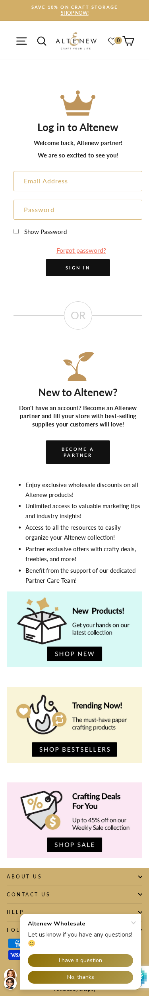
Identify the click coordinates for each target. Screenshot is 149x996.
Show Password (45, 231)
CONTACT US (28, 895)
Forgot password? (81, 250)
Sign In (78, 267)
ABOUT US (24, 877)
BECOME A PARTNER (78, 452)
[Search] (41, 41)
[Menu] (21, 41)
